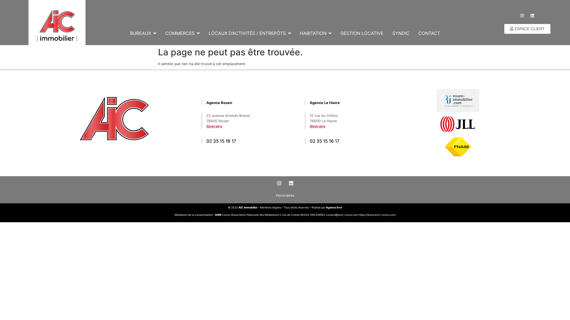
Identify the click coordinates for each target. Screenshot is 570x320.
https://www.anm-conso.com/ (377, 214)
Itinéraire (214, 126)
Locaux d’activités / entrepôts (247, 33)
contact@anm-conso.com (342, 214)
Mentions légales (270, 207)
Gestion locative (361, 33)
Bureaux (140, 33)
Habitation (313, 33)
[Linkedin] (532, 16)
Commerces (180, 33)
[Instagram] (522, 16)
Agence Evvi (334, 207)
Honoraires (285, 195)
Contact (429, 33)
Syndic (400, 33)
